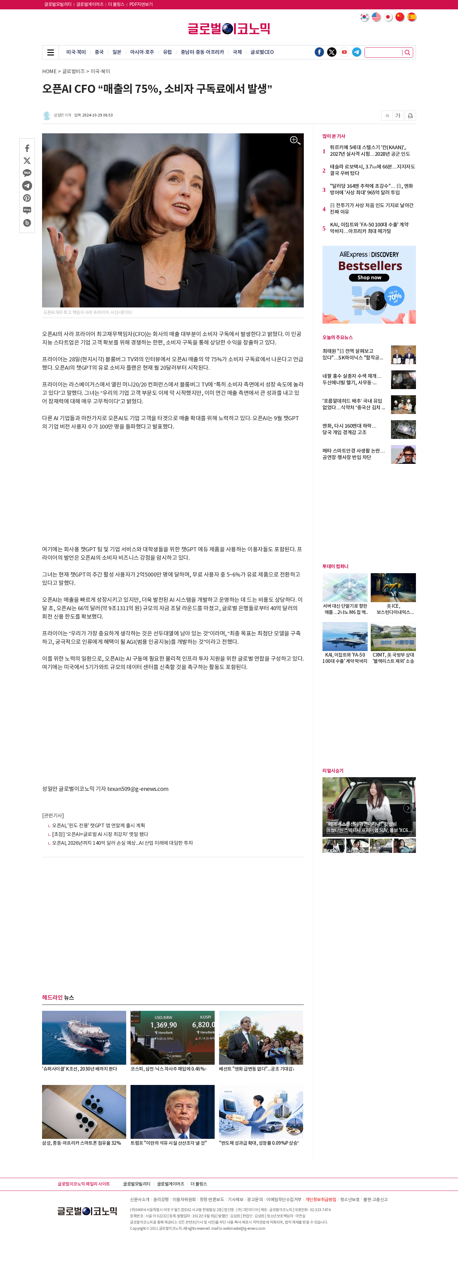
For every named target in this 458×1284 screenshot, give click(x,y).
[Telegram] (356, 52)
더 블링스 (116, 4)
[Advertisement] (173, 484)
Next (408, 808)
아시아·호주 (142, 52)
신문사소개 (140, 1199)
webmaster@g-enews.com (244, 1229)
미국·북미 (76, 52)
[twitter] (331, 52)
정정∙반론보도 (212, 1199)
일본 (117, 52)
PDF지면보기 (141, 4)
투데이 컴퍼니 (335, 566)
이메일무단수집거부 (284, 1199)
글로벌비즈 (73, 71)
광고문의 (255, 1199)
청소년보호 (350, 1199)
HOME (49, 71)
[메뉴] (50, 52)
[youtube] (344, 52)
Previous (330, 808)
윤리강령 (161, 1199)
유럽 (167, 52)
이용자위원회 (184, 1199)
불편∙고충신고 (375, 1199)
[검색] (407, 52)
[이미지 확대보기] (296, 141)
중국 (99, 52)
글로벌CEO (262, 52)
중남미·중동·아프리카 (202, 52)
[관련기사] (53, 816)
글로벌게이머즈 (90, 4)
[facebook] (319, 52)
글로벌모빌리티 (58, 4)
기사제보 (235, 1199)
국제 (237, 52)
